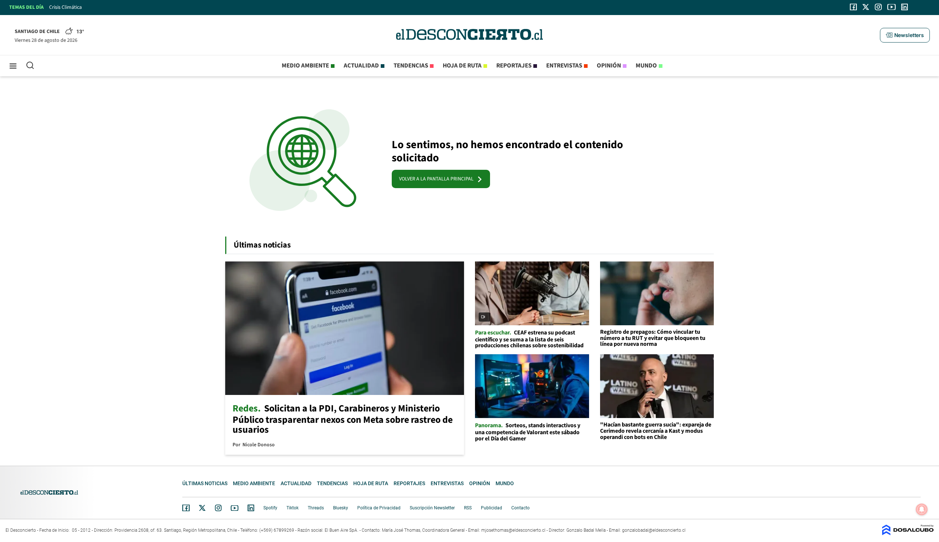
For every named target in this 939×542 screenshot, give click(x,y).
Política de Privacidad (379, 507)
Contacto (520, 507)
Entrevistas (564, 65)
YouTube (234, 508)
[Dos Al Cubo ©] (907, 533)
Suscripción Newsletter (432, 507)
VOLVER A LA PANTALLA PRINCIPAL (438, 179)
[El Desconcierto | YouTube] (891, 7)
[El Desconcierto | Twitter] (866, 7)
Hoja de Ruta (462, 65)
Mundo (646, 65)
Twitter (202, 508)
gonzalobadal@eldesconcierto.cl (654, 530)
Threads (316, 507)
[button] (905, 35)
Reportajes (513, 65)
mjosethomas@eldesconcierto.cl (513, 530)
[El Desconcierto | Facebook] (853, 7)
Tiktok (292, 507)
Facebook (186, 508)
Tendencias (411, 65)
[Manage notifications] (922, 509)
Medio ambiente (305, 65)
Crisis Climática (65, 7)
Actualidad (361, 65)
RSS (468, 507)
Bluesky (340, 507)
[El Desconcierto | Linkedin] (904, 7)
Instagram (218, 508)
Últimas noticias (204, 483)
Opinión (609, 65)
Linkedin (251, 508)
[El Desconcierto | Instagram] (878, 7)
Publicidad (491, 507)
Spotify (270, 507)
